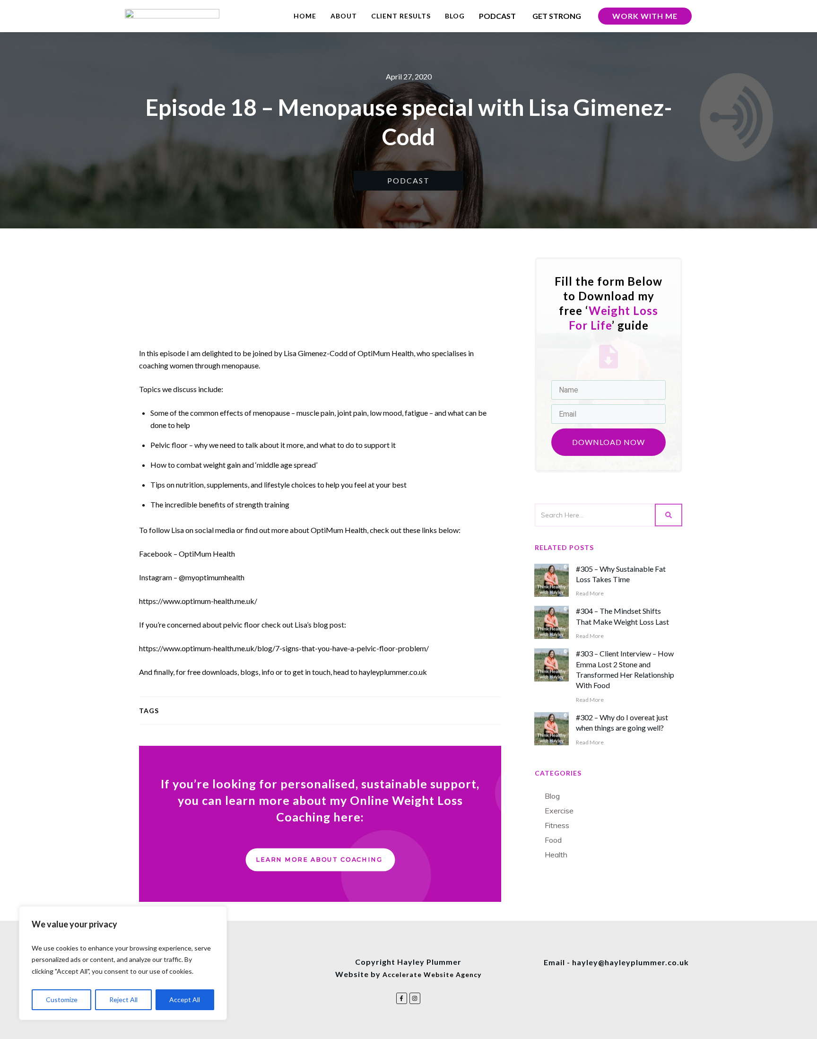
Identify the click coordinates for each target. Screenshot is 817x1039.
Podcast (408, 180)
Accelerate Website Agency (431, 974)
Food (553, 840)
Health (556, 854)
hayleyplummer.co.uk (393, 671)
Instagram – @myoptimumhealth (191, 577)
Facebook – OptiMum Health (187, 553)
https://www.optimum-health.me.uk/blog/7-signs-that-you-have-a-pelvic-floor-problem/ (284, 648)
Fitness (557, 825)
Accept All (184, 999)
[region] (123, 963)
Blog (552, 796)
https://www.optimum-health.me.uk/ (198, 600)
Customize (62, 999)
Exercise (559, 810)
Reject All (123, 999)
